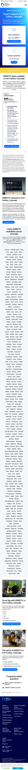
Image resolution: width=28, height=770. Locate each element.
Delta (20, 324)
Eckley (7, 336)
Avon (20, 264)
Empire (9, 341)
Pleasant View (17, 491)
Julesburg (19, 409)
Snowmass (16, 523)
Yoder (18, 573)
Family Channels (18, 713)
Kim (22, 411)
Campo (13, 289)
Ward (8, 553)
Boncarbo (7, 277)
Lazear (7, 426)
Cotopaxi (9, 314)
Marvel (7, 443)
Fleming (8, 349)
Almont (6, 257)
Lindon (8, 429)
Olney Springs (19, 468)
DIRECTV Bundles (18, 731)
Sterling (19, 531)
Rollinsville (20, 506)
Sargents (8, 513)
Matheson (19, 443)
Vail (16, 546)
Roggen (14, 506)
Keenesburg (12, 411)
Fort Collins (10, 351)
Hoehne (17, 391)
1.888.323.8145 (7, 242)
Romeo (7, 508)
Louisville (14, 434)
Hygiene (21, 399)
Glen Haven (9, 369)
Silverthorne (9, 521)
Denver (7, 326)
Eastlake (12, 334)
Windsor (19, 563)
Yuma (7, 252)
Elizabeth (19, 339)
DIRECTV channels (7, 215)
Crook (20, 319)
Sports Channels (18, 709)
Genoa (13, 364)
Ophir (7, 471)
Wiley (14, 563)
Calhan (8, 289)
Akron (20, 252)
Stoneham (8, 533)
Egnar (17, 336)
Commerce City (9, 309)
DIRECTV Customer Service (7, 740)
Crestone (8, 319)
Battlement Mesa (18, 267)
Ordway (17, 471)
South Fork (13, 528)
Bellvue (19, 269)
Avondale (7, 249)
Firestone (14, 346)
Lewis (17, 426)
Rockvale (18, 503)
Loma (15, 431)
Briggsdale (20, 279)
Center (8, 297)
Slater (10, 523)
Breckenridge (13, 279)
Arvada (11, 262)
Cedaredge (20, 294)
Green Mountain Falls (11, 379)
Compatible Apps (6, 731)
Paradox (15, 481)
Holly (21, 391)
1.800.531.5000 (16, 238)
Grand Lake (18, 374)
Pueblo (12, 496)
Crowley (8, 321)
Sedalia (14, 513)
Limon (21, 426)
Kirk (10, 414)
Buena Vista (10, 284)
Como (15, 309)
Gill (13, 366)
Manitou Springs (10, 441)
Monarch (7, 456)
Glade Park (18, 366)
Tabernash (19, 536)
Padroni (18, 473)
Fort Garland (17, 351)
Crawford (7, 316)
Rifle (14, 503)
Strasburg (14, 533)
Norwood (7, 466)
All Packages (5, 709)
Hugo (16, 399)
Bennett (8, 272)
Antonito (21, 257)
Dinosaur (16, 326)
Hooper (20, 394)
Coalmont (20, 304)
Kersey (18, 411)
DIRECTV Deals (18, 734)
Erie (20, 341)
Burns (12, 287)
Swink (14, 536)
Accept (17, 768)
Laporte (8, 424)
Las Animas (19, 424)
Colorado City (16, 307)
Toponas (8, 541)
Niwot (21, 463)
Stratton (20, 533)
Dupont (12, 331)
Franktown (9, 359)
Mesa (22, 249)
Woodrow (18, 568)
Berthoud (14, 272)
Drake (19, 329)
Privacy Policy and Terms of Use (7, 751)
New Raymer (15, 463)
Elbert (21, 336)
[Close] (26, 764)
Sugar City (8, 536)
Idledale (20, 401)
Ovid (13, 473)
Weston (15, 558)
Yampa (20, 571)
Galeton (16, 361)
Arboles (14, 259)
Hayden (21, 386)
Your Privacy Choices (8, 747)
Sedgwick (19, 513)
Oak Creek (20, 466)
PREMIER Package (7, 720)
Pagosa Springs (11, 476)
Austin (16, 264)
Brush (20, 282)
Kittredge (21, 414)
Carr (20, 292)
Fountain (15, 356)
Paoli (15, 478)
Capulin (9, 292)
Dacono (14, 321)
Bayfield (9, 269)
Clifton (16, 302)
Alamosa (9, 254)
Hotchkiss (19, 396)
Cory (20, 311)
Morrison (15, 458)
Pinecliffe (8, 488)
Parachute (9, 481)
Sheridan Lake (8, 518)
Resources (5, 744)
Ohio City (7, 468)
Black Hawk (14, 274)
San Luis (13, 511)
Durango (17, 331)
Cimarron (7, 302)
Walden (8, 551)
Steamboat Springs (11, 531)
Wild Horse (9, 563)
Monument (9, 458)
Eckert (20, 334)
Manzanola (19, 441)
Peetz (16, 483)
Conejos (20, 309)
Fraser (14, 359)
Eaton (16, 334)
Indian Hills (18, 404)
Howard (7, 399)
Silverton (15, 521)
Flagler (19, 346)
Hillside (12, 391)
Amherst (11, 257)
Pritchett (7, 496)
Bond (12, 277)
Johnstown (13, 409)
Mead (22, 446)
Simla (20, 521)
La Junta (20, 416)
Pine (22, 486)
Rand (21, 496)
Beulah (8, 274)
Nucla (11, 466)
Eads (22, 331)
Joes (7, 409)
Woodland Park (11, 568)
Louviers (20, 434)
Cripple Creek (14, 319)
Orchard (12, 471)
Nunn (15, 466)
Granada (14, 371)
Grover (20, 379)
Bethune (19, 272)
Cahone (21, 287)
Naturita (13, 461)
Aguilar (16, 252)
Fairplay (9, 346)
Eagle (7, 334)
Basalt (11, 267)
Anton (16, 257)
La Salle (8, 419)
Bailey (6, 267)
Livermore (19, 429)
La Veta (14, 419)
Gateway (8, 364)
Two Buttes (20, 543)
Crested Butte (19, 316)
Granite (9, 376)
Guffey (8, 381)
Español (25, 1)
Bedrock (14, 269)
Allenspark (15, 254)
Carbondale (15, 292)
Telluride (8, 538)
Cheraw (7, 299)
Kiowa (6, 414)
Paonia (19, 478)
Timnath (20, 538)
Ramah (17, 496)
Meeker (9, 448)
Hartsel (20, 384)
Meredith (14, 448)
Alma (20, 254)
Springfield (20, 528)
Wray (15, 571)
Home (3, 692)
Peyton (6, 486)
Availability (8, 692)
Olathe (12, 468)
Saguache (19, 508)
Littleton (13, 429)
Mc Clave (12, 446)
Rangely (11, 498)
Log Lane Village (9, 431)
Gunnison (13, 381)
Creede (13, 316)
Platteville (9, 491)
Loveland (7, 436)
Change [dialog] (10, 1)
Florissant (19, 349)
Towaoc (14, 541)
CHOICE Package (6, 715)
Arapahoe (8, 259)
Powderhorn (19, 493)
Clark (12, 302)
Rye (15, 508)
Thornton (14, 538)
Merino (19, 448)
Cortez (16, 311)
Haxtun (16, 386)
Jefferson (19, 406)
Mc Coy (17, 446)
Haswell (11, 386)
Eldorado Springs (11, 339)
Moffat (16, 453)
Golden (9, 371)
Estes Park (8, 344)
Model (11, 453)
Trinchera (19, 541)
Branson (7, 279)
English (20, 1)
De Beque (19, 321)
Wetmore (20, 558)
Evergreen (19, 344)
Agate (11, 252)
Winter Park (11, 566)
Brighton (8, 282)
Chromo (21, 299)
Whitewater (15, 561)
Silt (14, 518)
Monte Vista (14, 456)
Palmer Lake (10, 478)
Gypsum (19, 381)
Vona (21, 548)
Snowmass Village (11, 526)
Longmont (8, 434)
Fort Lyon (17, 354)
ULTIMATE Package (7, 717)
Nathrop (8, 461)
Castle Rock (14, 294)
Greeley (18, 376)
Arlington (19, 259)
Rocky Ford (8, 506)
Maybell (7, 446)
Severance (13, 516)
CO (13, 692)
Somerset (7, 528)
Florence (13, 349)
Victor (7, 548)
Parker (19, 481)
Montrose (20, 456)
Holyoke (8, 394)
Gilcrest (9, 366)
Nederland (19, 461)
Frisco (6, 361)
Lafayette (19, 419)
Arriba (6, 262)
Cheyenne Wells (14, 299)
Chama (20, 297)
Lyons (17, 436)
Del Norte (15, 324)
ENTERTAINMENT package (6, 712)
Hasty (6, 386)
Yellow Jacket (12, 573)
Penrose (21, 483)
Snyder (19, 526)
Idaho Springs (9, 401)
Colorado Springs (15, 249)
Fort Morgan (9, 356)
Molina (21, 453)
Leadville (12, 426)
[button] (14, 683)
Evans (14, 344)
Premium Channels (19, 711)
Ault (8, 264)
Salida (8, 511)
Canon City (19, 289)
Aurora (11, 264)
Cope (12, 311)
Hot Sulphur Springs (11, 396)
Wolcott (17, 566)
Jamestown (9, 406)
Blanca (20, 274)
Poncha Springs (10, 493)
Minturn (7, 453)
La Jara (14, 416)
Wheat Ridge (8, 561)
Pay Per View (17, 716)
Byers (16, 287)
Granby (19, 371)
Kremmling (8, 416)
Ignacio (9, 404)
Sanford (19, 511)
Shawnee (19, 516)
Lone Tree (20, 431)
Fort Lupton (11, 354)
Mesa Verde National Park (11, 451)
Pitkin (13, 488)
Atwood (21, 262)
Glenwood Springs (17, 369)
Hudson (12, 399)
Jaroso (14, 406)
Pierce (18, 486)
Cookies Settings (6, 768)
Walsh (20, 551)
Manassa (11, 439)
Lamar (20, 421)
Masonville (13, 443)
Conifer (8, 311)
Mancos (17, 439)
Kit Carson (15, 414)
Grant (14, 376)
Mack (21, 436)
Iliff (13, 404)
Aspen (16, 262)
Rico (22, 501)
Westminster (9, 558)
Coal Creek (8, 304)
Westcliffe (17, 556)
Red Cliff (16, 498)
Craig (19, 314)
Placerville (19, 488)
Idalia (15, 401)
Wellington (11, 556)
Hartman (14, 384)
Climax (21, 302)
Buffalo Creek (17, 284)
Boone (16, 277)
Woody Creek (9, 571)
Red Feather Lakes (9, 501)
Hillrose (7, 391)
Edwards (12, 336)
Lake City (8, 421)
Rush (11, 508)
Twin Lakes (13, 543)
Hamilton (9, 384)
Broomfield (14, 282)
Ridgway (9, 503)
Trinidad (7, 543)
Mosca (20, 458)
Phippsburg (12, 486)
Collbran (10, 307)
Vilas (11, 548)
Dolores (8, 329)
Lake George (15, 421)
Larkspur (13, 424)
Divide (21, 326)
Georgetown (19, 364)
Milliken (21, 451)
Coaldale (14, 304)
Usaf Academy (10, 546)
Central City (14, 297)
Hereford (14, 389)
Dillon (11, 326)
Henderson (8, 389)
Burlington (7, 287)
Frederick (19, 359)
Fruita (11, 361)
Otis (21, 471)
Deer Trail (9, 324)
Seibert (8, 516)
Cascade (7, 294)
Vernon (20, 546)
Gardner (21, 361)
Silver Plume (19, 518)
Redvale (18, 501)
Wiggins (21, 561)
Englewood (15, 341)
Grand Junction (10, 374)
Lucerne (13, 436)
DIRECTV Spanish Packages (6, 723)
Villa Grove (16, 548)
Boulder (21, 277)
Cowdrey (15, 314)
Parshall (11, 483)
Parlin (6, 483)
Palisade (18, 476)
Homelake (14, 394)
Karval (6, 411)
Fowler (20, 356)
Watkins (13, 553)
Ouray (9, 473)
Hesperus (20, 389)
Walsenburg (14, 551)
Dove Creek (14, 329)
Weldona (18, 553)
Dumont (7, 331)
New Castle (8, 463)
